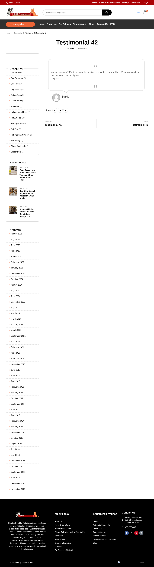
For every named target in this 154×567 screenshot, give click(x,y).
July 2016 (15, 449)
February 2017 (17, 421)
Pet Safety (15, 140)
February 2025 (17, 262)
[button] (145, 12)
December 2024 (18, 273)
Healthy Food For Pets (24, 563)
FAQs (146, 3)
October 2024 (17, 279)
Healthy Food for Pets (63, 528)
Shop (95, 543)
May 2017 (15, 409)
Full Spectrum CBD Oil (64, 550)
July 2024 (15, 290)
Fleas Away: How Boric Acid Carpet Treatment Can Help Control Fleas (27, 175)
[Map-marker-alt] (141, 533)
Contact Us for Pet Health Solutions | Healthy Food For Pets (115, 3)
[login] (138, 12)
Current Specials (99, 532)
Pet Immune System (20, 135)
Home (8, 33)
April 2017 (15, 415)
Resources (59, 536)
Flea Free (15, 106)
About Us (58, 521)
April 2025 (15, 251)
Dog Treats (16, 89)
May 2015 (15, 478)
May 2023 (15, 313)
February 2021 (17, 347)
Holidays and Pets (19, 112)
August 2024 (16, 285)
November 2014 (18, 489)
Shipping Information (63, 543)
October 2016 (17, 438)
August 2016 (16, 443)
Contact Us (97, 528)
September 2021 (18, 336)
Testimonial (18, 33)
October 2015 (17, 466)
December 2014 (18, 483)
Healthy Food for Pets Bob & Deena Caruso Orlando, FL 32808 (133, 520)
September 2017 (18, 404)
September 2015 (18, 472)
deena (72, 48)
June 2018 (15, 370)
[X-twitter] (131, 533)
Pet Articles (16, 118)
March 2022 (16, 330)
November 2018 (18, 364)
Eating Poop (16, 95)
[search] (107, 12)
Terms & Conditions (62, 525)
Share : (48, 110)
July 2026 (15, 239)
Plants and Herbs (18, 146)
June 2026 (15, 245)
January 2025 (17, 268)
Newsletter (59, 546)
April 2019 (15, 353)
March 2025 (16, 256)
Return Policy (60, 539)
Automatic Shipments (101, 525)
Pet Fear (15, 129)
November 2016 (18, 432)
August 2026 (16, 234)
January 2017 (17, 427)
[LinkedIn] (65, 110)
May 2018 (15, 375)
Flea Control (16, 101)
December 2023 (18, 302)
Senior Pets (16, 152)
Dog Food (15, 84)
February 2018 (17, 387)
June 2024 (15, 296)
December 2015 (18, 461)
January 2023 (17, 324)
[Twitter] (60, 110)
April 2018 (15, 381)
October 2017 (17, 398)
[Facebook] (54, 110)
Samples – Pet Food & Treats (104, 539)
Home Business (99, 536)
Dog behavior (17, 78)
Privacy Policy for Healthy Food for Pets (70, 532)
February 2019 (17, 358)
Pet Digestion (17, 123)
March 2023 (16, 319)
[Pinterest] (136, 533)
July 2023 (15, 307)
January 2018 (17, 393)
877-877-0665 (14, 3)
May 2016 (15, 455)
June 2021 (15, 341)
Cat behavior (16, 72)
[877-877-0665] (123, 527)
